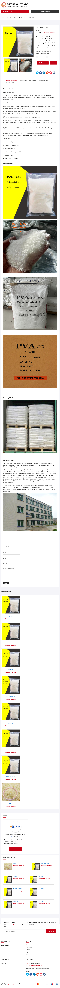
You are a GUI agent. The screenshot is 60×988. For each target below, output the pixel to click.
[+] (47, 57)
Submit (6, 583)
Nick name (5, 563)
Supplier (28, 952)
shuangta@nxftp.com (11, 845)
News (27, 954)
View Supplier (15, 849)
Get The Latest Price (43, 63)
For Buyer (28, 945)
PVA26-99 (15, 876)
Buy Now (53, 63)
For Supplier (29, 947)
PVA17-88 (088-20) (33, 17)
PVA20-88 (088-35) (45, 863)
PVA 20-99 (41, 889)
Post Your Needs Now (45, 11)
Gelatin (14, 863)
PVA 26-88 (15, 901)
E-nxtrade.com (13, 983)
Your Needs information (8, 568)
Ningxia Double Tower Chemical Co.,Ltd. (15, 834)
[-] (37, 57)
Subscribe (51, 931)
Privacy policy (11, 985)
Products (9, 17)
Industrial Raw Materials (19, 17)
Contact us (3, 963)
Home (2, 17)
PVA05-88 (40, 876)
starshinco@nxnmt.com (43, 968)
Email (4, 558)
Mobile (4, 553)
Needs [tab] (7, 546)
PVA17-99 (40, 901)
